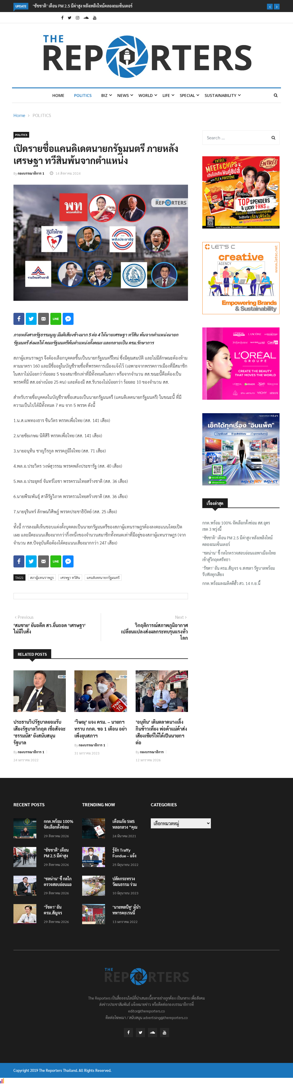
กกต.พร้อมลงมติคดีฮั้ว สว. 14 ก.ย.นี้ (231, 583)
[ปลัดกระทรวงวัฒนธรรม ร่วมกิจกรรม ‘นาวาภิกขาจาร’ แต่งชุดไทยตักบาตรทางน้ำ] (95, 887)
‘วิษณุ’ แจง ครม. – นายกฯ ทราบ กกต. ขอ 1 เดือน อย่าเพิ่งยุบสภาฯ (100, 729)
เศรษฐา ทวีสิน (70, 577)
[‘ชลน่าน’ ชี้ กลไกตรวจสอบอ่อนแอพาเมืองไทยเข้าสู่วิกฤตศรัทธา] (26, 887)
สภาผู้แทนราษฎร (42, 577)
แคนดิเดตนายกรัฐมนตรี (103, 577)
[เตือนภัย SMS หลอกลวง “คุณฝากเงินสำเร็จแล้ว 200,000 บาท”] (95, 829)
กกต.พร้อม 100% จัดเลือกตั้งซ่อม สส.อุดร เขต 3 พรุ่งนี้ (236, 526)
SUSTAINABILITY (220, 95)
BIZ (104, 95)
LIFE (166, 95)
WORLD (145, 95)
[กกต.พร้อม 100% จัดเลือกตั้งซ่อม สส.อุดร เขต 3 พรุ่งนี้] (26, 829)
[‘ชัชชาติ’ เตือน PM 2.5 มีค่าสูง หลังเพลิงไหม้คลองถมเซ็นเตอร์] (26, 858)
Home (58, 95)
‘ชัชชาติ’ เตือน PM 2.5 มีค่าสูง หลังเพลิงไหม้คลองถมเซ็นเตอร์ (82, 5)
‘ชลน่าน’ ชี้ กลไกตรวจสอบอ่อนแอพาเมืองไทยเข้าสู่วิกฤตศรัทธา (239, 556)
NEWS (123, 95)
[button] (270, 6)
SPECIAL (187, 95)
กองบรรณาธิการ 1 (31, 173)
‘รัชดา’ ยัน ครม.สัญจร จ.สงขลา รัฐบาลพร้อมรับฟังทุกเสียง (238, 571)
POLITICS (83, 95)
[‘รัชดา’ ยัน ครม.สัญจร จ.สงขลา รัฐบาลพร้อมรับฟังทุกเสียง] (26, 915)
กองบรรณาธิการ (152, 752)
